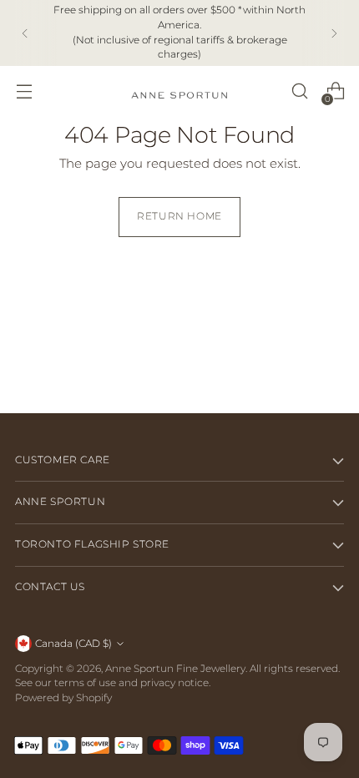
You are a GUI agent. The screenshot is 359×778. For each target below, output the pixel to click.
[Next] (334, 33)
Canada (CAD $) (73, 643)
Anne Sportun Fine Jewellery (175, 668)
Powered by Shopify (63, 698)
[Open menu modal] (24, 91)
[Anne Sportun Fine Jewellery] (179, 91)
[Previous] (25, 33)
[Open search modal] (299, 91)
